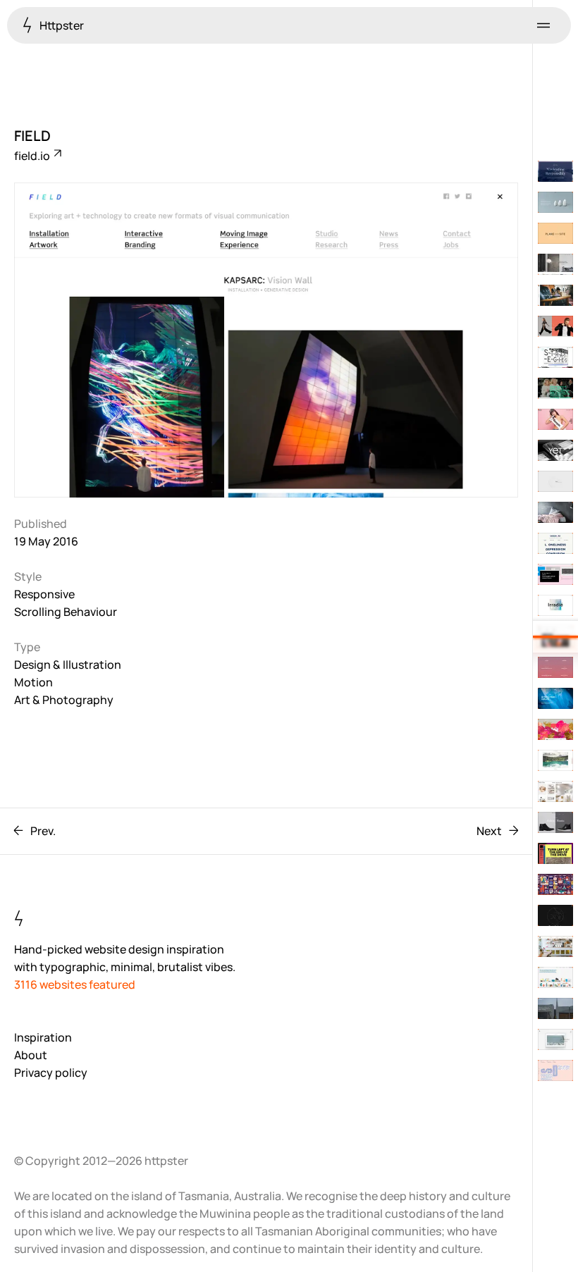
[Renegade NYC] (555, 419)
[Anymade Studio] (555, 357)
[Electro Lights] (555, 1008)
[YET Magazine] (555, 450)
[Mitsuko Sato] (555, 574)
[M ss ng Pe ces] (555, 667)
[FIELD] (555, 636)
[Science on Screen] (555, 388)
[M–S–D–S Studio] (555, 1070)
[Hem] (555, 264)
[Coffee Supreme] (555, 946)
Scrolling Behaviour (65, 611)
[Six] (555, 512)
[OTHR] (555, 202)
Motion (33, 682)
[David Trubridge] (555, 698)
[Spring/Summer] (555, 295)
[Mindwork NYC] (555, 543)
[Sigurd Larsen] (555, 791)
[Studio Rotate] (555, 481)
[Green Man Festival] (555, 884)
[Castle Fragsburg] (555, 760)
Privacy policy (50, 1072)
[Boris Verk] (555, 915)
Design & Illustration (67, 664)
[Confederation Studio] (555, 977)
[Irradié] (555, 605)
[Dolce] (555, 729)
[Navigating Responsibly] (555, 171)
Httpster (60, 25)
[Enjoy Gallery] (555, 853)
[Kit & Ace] (555, 326)
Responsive (44, 594)
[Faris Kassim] (555, 1039)
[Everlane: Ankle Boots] (555, 822)
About (30, 1055)
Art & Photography (63, 700)
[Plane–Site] (555, 233)
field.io (33, 155)
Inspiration (43, 1037)
